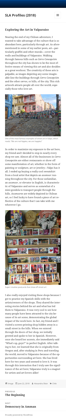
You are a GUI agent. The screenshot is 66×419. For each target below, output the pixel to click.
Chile (54, 383)
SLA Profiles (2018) (20, 15)
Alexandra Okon (41, 383)
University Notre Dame (33, 4)
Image (10, 383)
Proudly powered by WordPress (19, 415)
